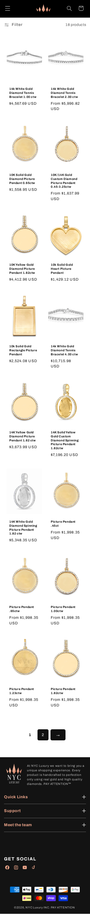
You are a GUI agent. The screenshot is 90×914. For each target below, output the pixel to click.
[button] (7, 8)
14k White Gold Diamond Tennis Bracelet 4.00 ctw (64, 350)
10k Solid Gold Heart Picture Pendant (62, 269)
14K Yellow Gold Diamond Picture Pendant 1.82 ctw (22, 436)
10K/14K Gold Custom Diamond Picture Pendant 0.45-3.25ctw (64, 180)
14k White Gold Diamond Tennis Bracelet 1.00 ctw (22, 92)
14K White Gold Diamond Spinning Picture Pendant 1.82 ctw (23, 527)
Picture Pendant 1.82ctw (63, 691)
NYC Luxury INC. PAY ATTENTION (50, 907)
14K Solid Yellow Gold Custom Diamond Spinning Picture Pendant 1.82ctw (65, 440)
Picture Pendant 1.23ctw (21, 691)
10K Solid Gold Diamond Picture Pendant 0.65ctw (22, 178)
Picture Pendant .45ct (63, 523)
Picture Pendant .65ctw (21, 609)
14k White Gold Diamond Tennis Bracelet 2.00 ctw (64, 92)
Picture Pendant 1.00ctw (63, 609)
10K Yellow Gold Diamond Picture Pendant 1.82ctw (22, 269)
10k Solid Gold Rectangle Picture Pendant (23, 350)
